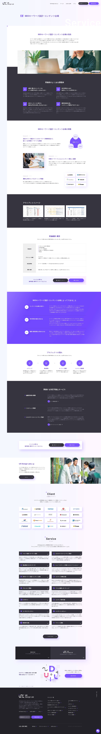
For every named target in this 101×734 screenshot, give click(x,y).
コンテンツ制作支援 (72, 706)
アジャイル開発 (71, 714)
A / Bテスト (70, 704)
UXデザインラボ (8, 3)
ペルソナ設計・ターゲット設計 (53, 700)
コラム (74, 3)
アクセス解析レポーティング (73, 701)
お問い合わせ (53, 726)
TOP (19, 686)
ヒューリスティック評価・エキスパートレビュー (56, 707)
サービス (62, 3)
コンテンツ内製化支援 (52, 712)
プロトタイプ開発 (51, 714)
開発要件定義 (70, 712)
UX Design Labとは (54, 3)
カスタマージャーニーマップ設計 (54, 702)
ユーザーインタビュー (72, 710)
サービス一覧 (51, 697)
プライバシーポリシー (43, 726)
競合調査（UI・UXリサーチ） (52, 704)
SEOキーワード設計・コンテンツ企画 (54, 710)
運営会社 (33, 726)
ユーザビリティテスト (72, 708)
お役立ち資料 (68, 3)
